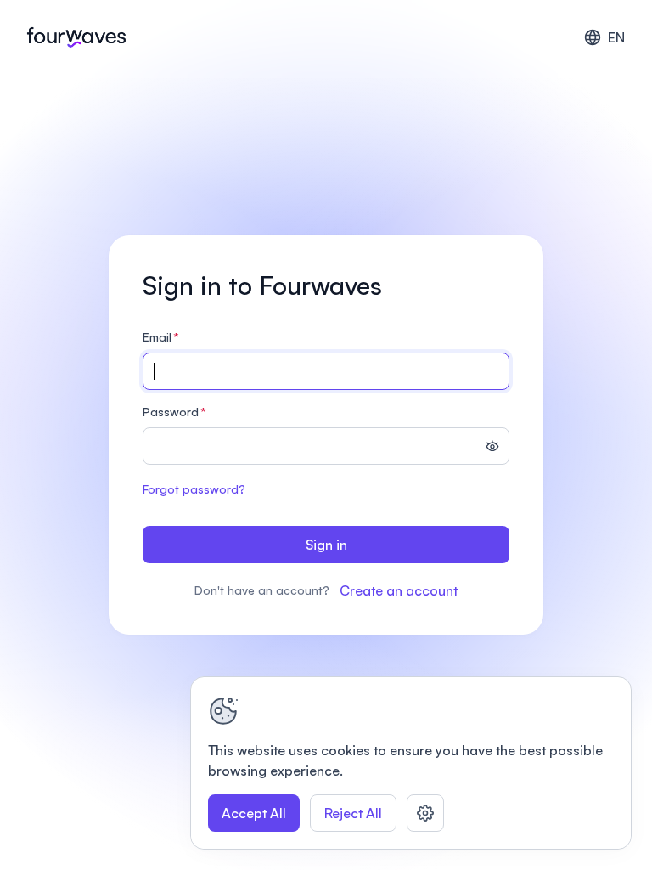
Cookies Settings (425, 813)
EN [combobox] (616, 37)
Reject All (353, 813)
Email (161, 337)
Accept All (254, 813)
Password (174, 411)
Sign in (326, 544)
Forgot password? (194, 489)
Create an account (399, 590)
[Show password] (492, 447)
